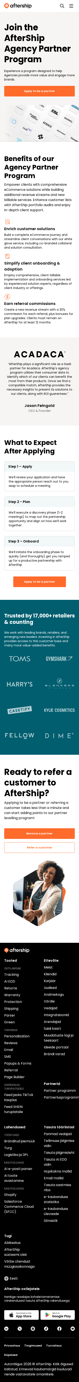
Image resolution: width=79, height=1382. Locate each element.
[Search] (62, 6)
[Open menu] (71, 6)
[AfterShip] (19, 6)
